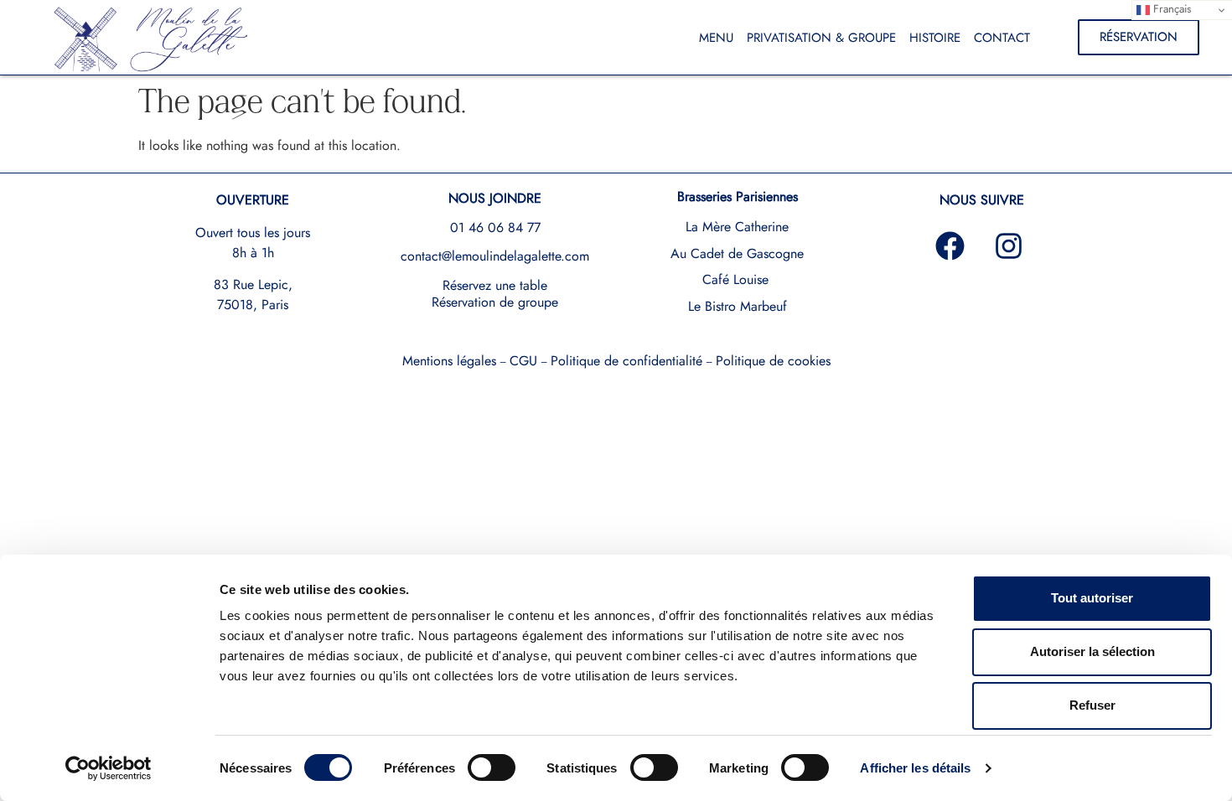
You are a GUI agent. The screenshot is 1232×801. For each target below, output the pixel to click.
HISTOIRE (934, 37)
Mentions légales (449, 360)
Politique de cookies (773, 360)
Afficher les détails (915, 768)
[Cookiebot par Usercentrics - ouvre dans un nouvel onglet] (108, 768)
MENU (716, 37)
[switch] (491, 767)
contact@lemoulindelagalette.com (495, 256)
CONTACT (1002, 37)
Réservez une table (495, 285)
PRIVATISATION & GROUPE (821, 37)
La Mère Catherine (737, 226)
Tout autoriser (1092, 598)
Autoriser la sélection (1092, 651)
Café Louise (735, 279)
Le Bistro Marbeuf (737, 306)
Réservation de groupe (495, 302)
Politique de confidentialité (626, 360)
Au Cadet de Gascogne (737, 253)
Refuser (1092, 705)
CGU (523, 360)
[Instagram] (1009, 246)
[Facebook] (950, 246)
